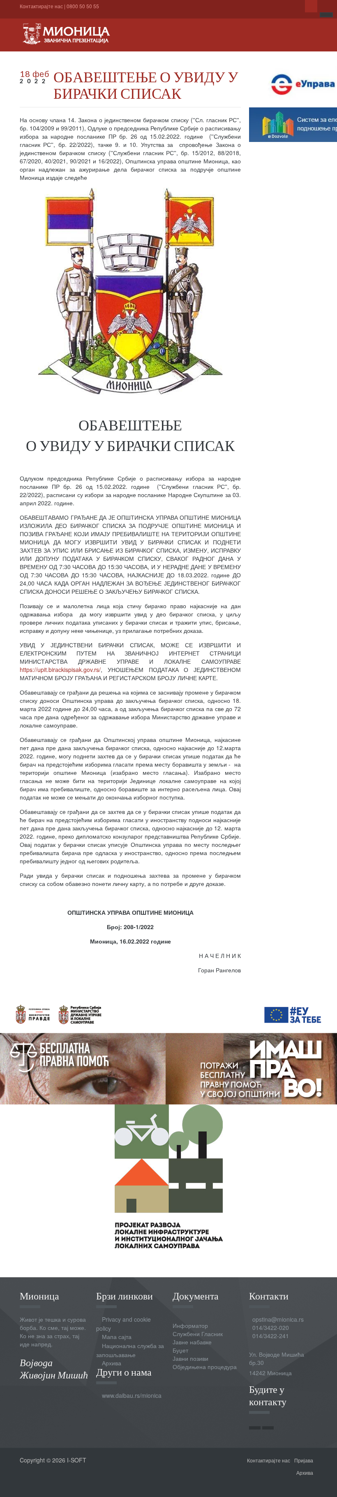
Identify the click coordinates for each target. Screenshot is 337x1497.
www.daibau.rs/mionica (132, 1395)
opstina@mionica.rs (278, 1319)
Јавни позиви (190, 1358)
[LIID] (169, 1175)
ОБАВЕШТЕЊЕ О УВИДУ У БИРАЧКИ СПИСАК (145, 84)
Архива (111, 1363)
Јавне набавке (192, 1342)
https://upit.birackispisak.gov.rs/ (60, 669)
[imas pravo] (168, 1049)
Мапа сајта (117, 1336)
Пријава (303, 1460)
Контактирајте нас (41, 5)
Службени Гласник (198, 1334)
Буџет (180, 1350)
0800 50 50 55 (83, 5)
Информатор (190, 1325)
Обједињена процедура (205, 1366)
